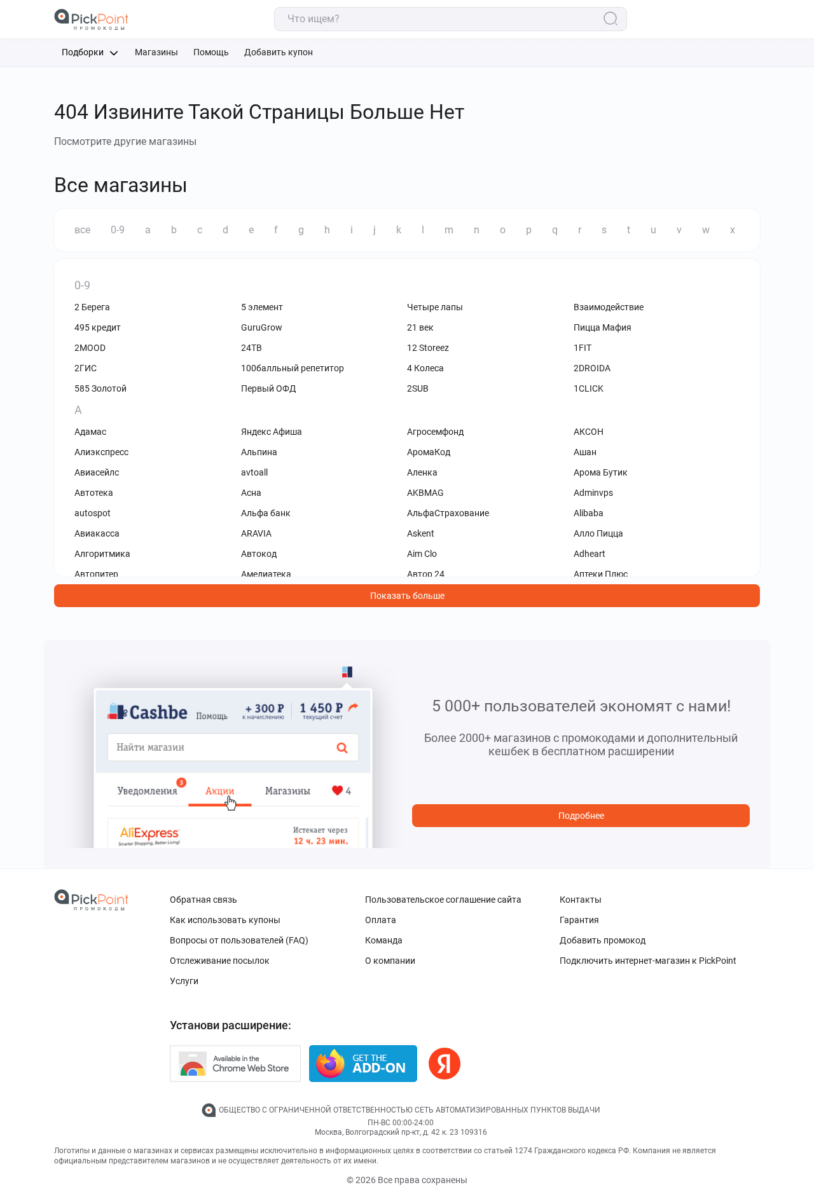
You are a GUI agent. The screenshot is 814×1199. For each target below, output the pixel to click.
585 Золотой (100, 388)
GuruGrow (261, 327)
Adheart (589, 554)
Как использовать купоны (225, 920)
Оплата (380, 920)
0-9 (118, 230)
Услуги (184, 981)
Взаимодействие (609, 307)
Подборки (84, 52)
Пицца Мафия (602, 327)
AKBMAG (425, 493)
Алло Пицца (598, 533)
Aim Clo (422, 554)
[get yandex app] (444, 1064)
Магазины (156, 52)
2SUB (418, 388)
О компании (390, 961)
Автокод (259, 554)
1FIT (582, 348)
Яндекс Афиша (271, 432)
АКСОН (589, 432)
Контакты (581, 899)
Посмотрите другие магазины (125, 141)
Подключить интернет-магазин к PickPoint (648, 961)
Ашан (585, 452)
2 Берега (92, 307)
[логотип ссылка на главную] (91, 19)
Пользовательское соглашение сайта (443, 899)
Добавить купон (278, 52)
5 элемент (262, 307)
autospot (92, 513)
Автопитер (96, 574)
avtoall (254, 472)
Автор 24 (426, 574)
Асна (251, 493)
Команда (384, 940)
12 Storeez (428, 348)
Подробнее (581, 816)
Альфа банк (266, 513)
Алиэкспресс (101, 452)
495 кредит (97, 327)
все (82, 230)
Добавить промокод (602, 940)
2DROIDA (592, 368)
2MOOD (90, 348)
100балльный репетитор (292, 368)
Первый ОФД (268, 388)
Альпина (259, 452)
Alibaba (589, 513)
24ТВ (251, 348)
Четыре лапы (435, 307)
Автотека (93, 493)
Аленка (422, 472)
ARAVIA (256, 533)
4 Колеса (425, 368)
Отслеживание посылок (220, 961)
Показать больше (407, 596)
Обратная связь (203, 899)
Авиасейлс (96, 472)
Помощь (211, 52)
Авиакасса (97, 533)
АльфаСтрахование (448, 513)
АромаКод (428, 452)
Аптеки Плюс (601, 574)
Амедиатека (266, 574)
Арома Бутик (601, 472)
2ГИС (85, 368)
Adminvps (593, 493)
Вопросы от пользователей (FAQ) (239, 940)
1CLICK (589, 388)
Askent (420, 533)
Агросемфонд (435, 432)
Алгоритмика (102, 554)
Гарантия (579, 920)
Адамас (90, 432)
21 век (420, 327)
